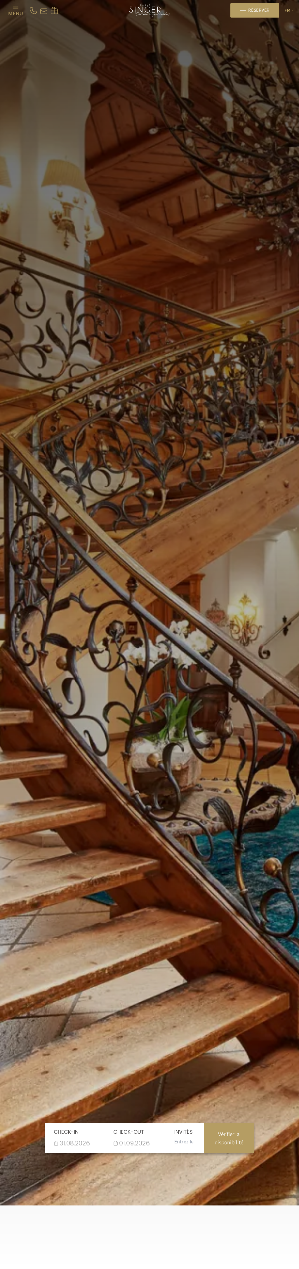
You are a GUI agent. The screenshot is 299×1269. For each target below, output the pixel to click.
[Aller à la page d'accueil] (149, 11)
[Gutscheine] (54, 10)
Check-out (128, 1131)
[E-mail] (43, 10)
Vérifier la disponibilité (229, 1138)
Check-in (66, 1131)
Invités (183, 1131)
